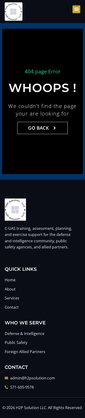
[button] (76, 9)
